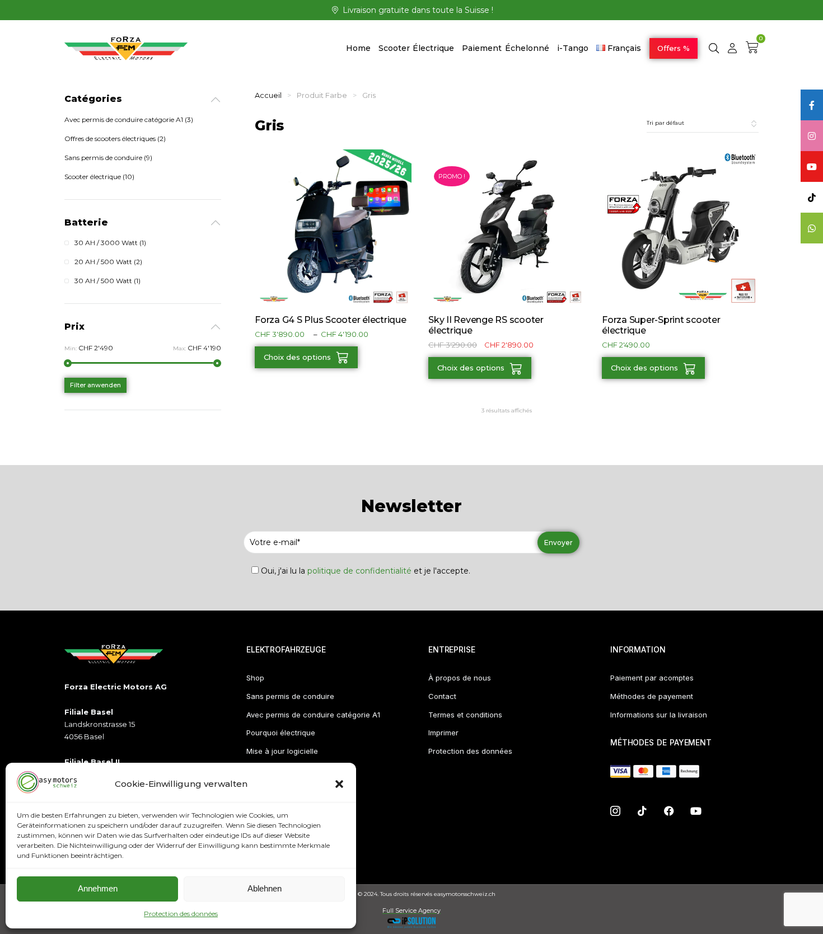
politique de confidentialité (359, 571)
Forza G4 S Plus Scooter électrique (330, 320)
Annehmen (98, 888)
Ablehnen (264, 888)
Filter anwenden (95, 385)
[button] (339, 784)
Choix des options (297, 357)
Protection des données (181, 913)
